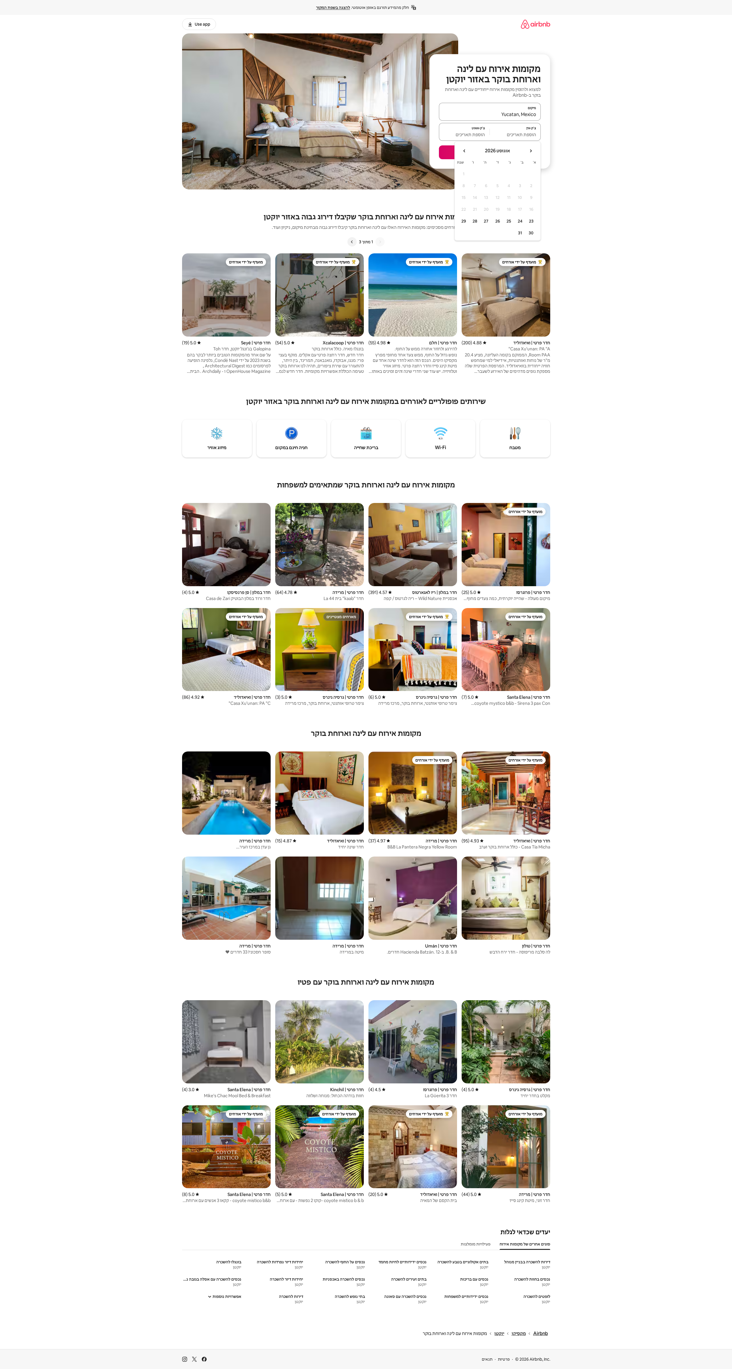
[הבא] (352, 241)
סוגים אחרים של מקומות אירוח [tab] (525, 1244)
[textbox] (515, 134)
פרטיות (504, 1359)
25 (509, 221)
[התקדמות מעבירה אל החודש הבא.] (464, 151)
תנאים (487, 1359)
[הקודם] (380, 241)
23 (531, 221)
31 (520, 233)
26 (497, 221)
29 (463, 221)
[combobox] (490, 114)
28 (475, 221)
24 (520, 221)
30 (531, 233)
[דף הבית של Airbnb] (535, 24)
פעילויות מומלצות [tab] (475, 1244)
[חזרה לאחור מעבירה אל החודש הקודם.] (530, 151)
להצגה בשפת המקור (333, 7)
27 (486, 221)
